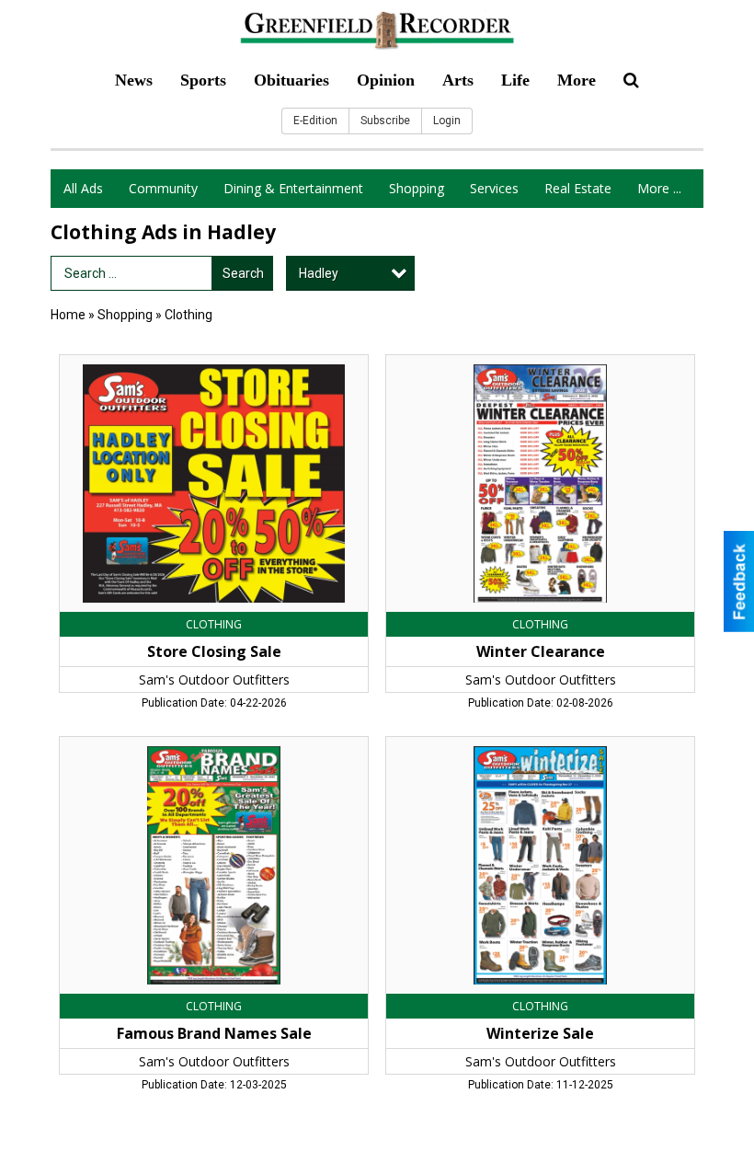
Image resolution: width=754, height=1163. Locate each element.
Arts (458, 80)
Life (515, 80)
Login (447, 120)
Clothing (188, 314)
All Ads (83, 188)
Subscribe (385, 120)
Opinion (386, 80)
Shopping (416, 188)
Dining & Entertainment (293, 188)
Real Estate (577, 188)
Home (68, 314)
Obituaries (291, 80)
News (134, 80)
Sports (203, 80)
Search (243, 273)
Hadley (318, 273)
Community (163, 188)
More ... (659, 188)
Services (494, 188)
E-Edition (315, 120)
